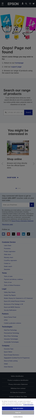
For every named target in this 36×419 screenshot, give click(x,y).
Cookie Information (28, 404)
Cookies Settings (18, 416)
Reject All (17, 412)
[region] (18, 408)
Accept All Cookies (18, 408)
